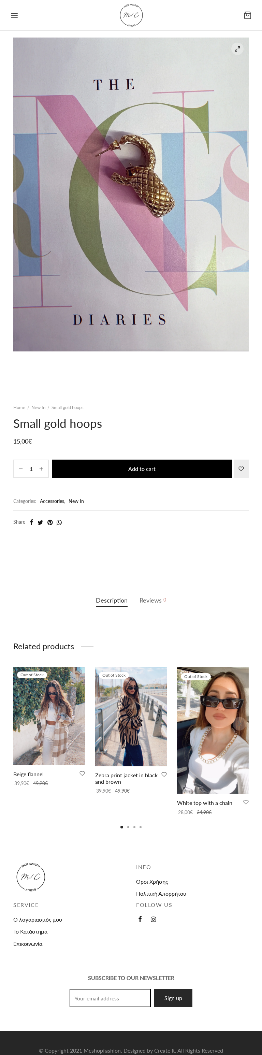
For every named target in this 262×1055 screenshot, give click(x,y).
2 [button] (128, 827)
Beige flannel (28, 774)
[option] (49, 727)
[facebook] (140, 919)
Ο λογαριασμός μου (37, 919)
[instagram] (153, 919)
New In (38, 407)
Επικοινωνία (27, 943)
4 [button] (141, 827)
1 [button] (121, 827)
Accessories (52, 501)
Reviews (153, 600)
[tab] (112, 600)
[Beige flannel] (49, 716)
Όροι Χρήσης (152, 881)
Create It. (165, 1050)
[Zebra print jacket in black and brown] (131, 716)
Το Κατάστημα (30, 931)
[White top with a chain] (213, 730)
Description (112, 600)
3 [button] (134, 827)
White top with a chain (204, 803)
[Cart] (248, 15)
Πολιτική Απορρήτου (161, 893)
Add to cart (142, 468)
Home (19, 407)
